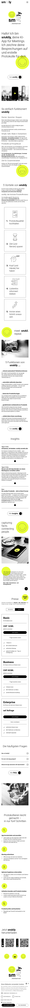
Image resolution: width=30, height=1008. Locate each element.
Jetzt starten (15, 632)
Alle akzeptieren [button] (8, 1005)
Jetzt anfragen (15, 676)
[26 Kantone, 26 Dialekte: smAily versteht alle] (15, 454)
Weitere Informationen (18, 990)
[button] (27, 2)
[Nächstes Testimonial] (26, 588)
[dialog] (15, 995)
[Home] (6, 2)
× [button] (28, 983)
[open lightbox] (15, 794)
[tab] (10, 609)
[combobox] (26, 983)
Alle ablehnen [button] (22, 1005)
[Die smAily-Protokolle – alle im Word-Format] (15, 497)
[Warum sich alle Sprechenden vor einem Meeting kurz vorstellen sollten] (15, 475)
